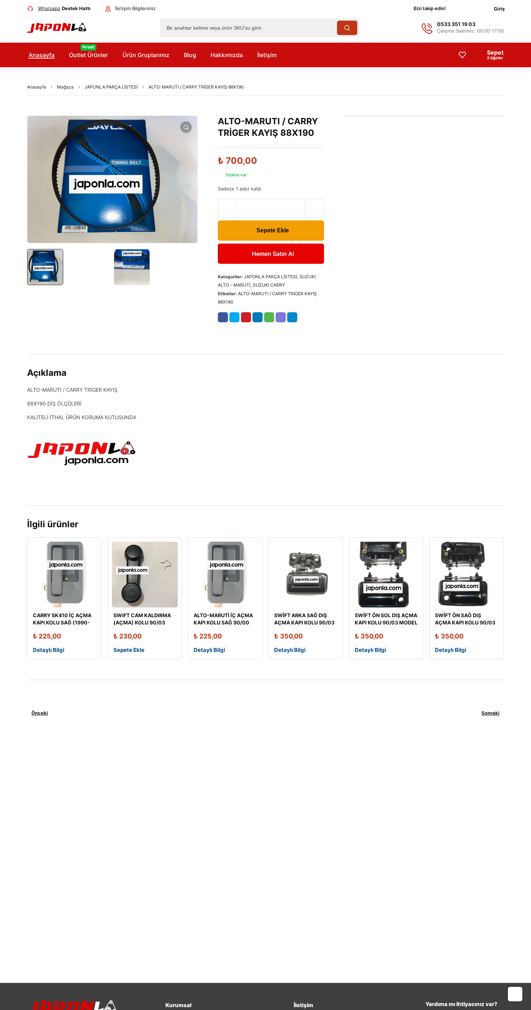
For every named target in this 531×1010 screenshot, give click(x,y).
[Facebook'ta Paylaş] (223, 317)
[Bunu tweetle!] (234, 317)
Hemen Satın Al (273, 253)
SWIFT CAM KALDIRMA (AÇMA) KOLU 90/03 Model (142, 622)
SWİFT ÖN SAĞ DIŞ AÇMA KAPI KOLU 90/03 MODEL (465, 622)
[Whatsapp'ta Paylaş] (269, 317)
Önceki (39, 713)
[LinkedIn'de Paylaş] (257, 317)
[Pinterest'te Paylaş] (246, 317)
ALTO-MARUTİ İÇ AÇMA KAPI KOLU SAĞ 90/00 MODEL (223, 622)
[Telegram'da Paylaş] (292, 317)
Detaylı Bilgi (48, 649)
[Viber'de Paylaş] (281, 317)
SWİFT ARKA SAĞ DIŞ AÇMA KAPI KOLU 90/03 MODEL (304, 622)
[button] (186, 127)
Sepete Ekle (272, 230)
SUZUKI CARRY (269, 285)
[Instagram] (473, 8)
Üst (515, 994)
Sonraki (491, 713)
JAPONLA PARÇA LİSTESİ (111, 87)
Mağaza (65, 87)
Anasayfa (36, 87)
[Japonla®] (56, 28)
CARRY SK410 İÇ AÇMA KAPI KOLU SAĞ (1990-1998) (62, 622)
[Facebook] (459, 8)
